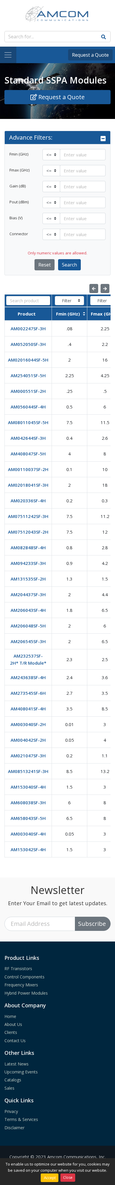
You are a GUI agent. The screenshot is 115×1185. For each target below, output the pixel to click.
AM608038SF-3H (28, 802)
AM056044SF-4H (28, 407)
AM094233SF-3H (28, 563)
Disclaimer (14, 1127)
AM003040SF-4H (28, 834)
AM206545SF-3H (28, 641)
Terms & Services (21, 1119)
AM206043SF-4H (28, 610)
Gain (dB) (17, 186)
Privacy (11, 1111)
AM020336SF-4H (28, 501)
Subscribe (92, 924)
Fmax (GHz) (19, 170)
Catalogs (12, 1080)
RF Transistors (18, 968)
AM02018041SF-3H (28, 485)
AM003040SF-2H (28, 724)
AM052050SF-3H (28, 344)
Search (69, 264)
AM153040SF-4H (28, 787)
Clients (10, 1032)
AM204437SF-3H (28, 594)
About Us (13, 1024)
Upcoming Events (21, 1072)
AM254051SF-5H (28, 375)
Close (68, 1177)
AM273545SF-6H (28, 693)
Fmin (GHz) (18, 154)
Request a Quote (90, 55)
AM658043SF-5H (28, 818)
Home (10, 1016)
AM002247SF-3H (28, 328)
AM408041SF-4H (28, 709)
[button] (57, 137)
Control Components (24, 977)
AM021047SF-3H (28, 756)
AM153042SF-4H (28, 849)
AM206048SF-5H (28, 626)
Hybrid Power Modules (26, 993)
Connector (18, 233)
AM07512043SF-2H (28, 532)
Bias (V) (15, 217)
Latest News (16, 1064)
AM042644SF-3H (28, 438)
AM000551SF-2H (28, 391)
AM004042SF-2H (28, 740)
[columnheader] (28, 314)
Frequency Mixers (21, 985)
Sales (9, 1088)
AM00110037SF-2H (28, 469)
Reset (44, 264)
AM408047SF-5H (28, 454)
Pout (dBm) (19, 202)
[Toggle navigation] (8, 55)
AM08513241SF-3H (28, 771)
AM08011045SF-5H (28, 422)
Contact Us (15, 1040)
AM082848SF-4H (28, 547)
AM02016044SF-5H (28, 360)
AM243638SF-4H (28, 677)
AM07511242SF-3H (28, 516)
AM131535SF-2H (28, 579)
